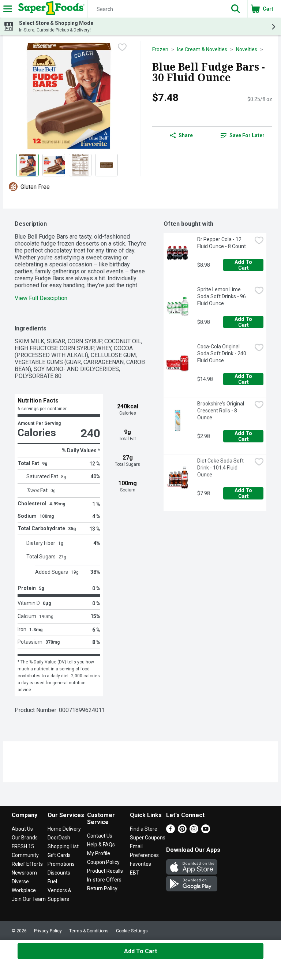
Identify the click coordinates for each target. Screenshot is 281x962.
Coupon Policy (103, 862)
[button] (235, 9)
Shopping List (63, 846)
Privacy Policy (48, 930)
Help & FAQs (101, 844)
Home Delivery (64, 829)
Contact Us (99, 836)
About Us (22, 829)
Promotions (61, 864)
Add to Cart (244, 265)
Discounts (59, 873)
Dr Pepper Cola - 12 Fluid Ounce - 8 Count (221, 242)
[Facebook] (170, 831)
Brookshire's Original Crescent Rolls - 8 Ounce (221, 410)
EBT (134, 873)
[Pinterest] (182, 831)
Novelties (246, 49)
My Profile (98, 853)
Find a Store (143, 829)
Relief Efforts (27, 864)
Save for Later (247, 135)
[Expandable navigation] (7, 9)
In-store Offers (104, 880)
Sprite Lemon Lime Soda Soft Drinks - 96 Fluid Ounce (222, 296)
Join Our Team (29, 899)
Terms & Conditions (89, 930)
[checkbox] (122, 47)
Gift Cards (59, 855)
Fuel (52, 881)
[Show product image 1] (27, 165)
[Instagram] (194, 831)
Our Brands (25, 838)
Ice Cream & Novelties (202, 49)
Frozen (160, 49)
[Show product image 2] (53, 165)
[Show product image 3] (80, 165)
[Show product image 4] (106, 165)
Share (186, 135)
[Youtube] (205, 831)
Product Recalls (105, 871)
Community (25, 855)
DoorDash (59, 838)
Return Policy (102, 888)
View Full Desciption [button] (41, 298)
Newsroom (24, 873)
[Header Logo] (49, 8)
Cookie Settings (132, 930)
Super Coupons (147, 838)
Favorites (140, 864)
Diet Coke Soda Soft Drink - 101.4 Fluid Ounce (221, 468)
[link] (242, 135)
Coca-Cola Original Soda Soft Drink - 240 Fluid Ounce (222, 353)
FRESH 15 (23, 846)
